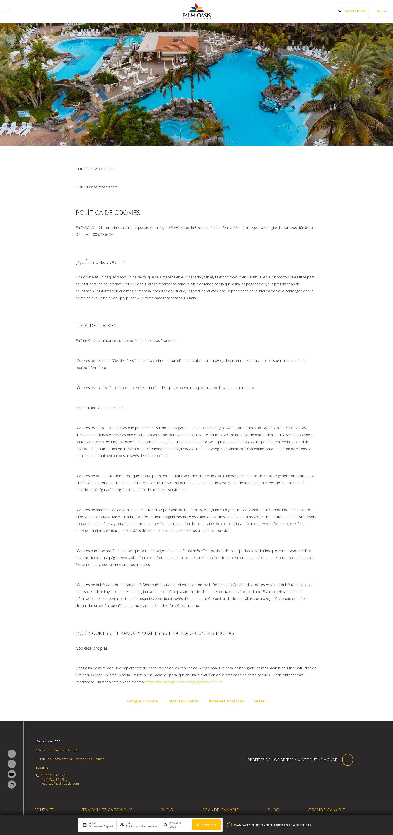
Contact (44, 810)
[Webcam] (374, 11)
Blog (167, 810)
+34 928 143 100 (354, 11)
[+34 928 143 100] (340, 11)
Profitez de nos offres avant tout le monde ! (293, 759)
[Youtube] (12, 774)
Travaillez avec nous (107, 810)
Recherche (206, 825)
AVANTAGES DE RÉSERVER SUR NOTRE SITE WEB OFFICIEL (273, 825)
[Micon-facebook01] (12, 754)
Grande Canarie (220, 810)
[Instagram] (12, 784)
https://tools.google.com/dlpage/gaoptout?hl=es (184, 682)
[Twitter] (12, 764)
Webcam (382, 11)
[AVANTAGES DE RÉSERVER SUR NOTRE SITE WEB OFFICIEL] (229, 824)
